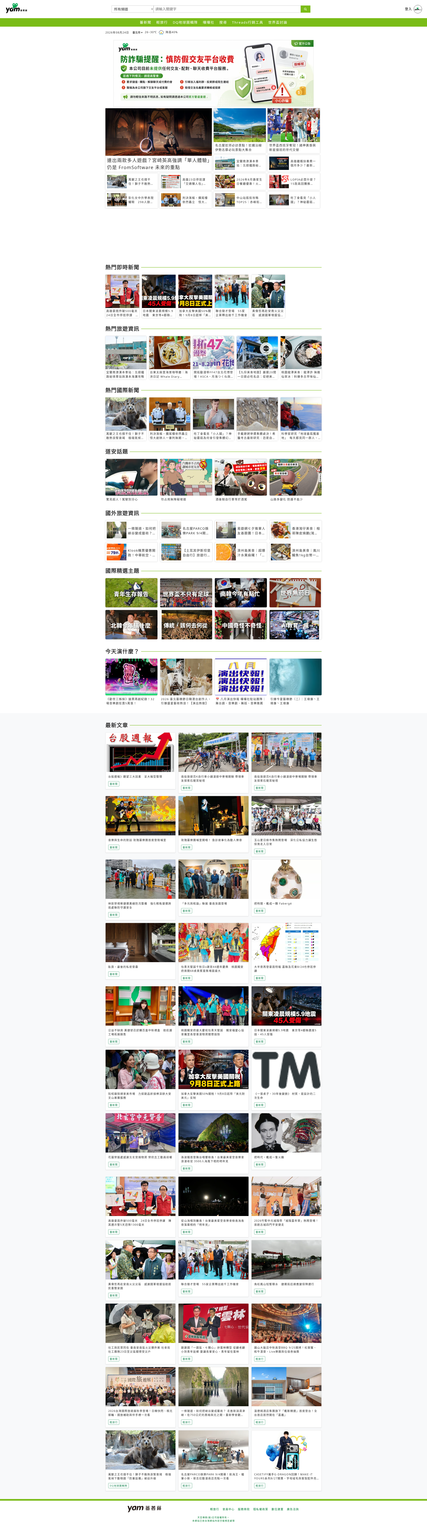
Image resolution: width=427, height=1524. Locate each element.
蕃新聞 (145, 22)
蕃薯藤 (15, 8)
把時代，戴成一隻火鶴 (269, 1157)
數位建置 (278, 1509)
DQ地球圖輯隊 (185, 22)
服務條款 (244, 1509)
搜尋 (223, 22)
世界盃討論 (277, 22)
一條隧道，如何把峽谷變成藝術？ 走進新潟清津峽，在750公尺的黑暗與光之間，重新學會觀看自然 (213, 1415)
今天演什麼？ (122, 651)
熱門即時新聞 (122, 267)
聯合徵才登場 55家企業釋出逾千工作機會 (210, 1284)
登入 (408, 9)
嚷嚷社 (208, 22)
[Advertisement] (205, 236)
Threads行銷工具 (247, 22)
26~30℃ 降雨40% (161, 32)
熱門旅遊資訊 (122, 328)
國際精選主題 (122, 570)
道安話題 (116, 451)
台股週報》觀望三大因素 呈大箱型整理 (135, 776)
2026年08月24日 (117, 32)
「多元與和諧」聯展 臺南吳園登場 (204, 903)
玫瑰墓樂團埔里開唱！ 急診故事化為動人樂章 (211, 840)
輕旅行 (162, 22)
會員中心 (229, 1509)
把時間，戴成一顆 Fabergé (273, 903)
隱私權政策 (260, 1509)
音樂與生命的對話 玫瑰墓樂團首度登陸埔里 (137, 840)
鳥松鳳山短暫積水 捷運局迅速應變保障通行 (284, 1284)
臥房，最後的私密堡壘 (123, 967)
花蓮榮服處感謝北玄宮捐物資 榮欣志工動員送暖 (140, 1157)
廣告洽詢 (293, 1509)
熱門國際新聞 (122, 390)
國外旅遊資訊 (122, 513)
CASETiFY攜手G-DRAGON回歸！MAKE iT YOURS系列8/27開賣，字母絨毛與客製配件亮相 (285, 1478)
